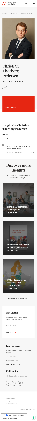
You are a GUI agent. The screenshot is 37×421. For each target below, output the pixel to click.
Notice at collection (9, 419)
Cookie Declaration (11, 403)
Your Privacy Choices (16, 415)
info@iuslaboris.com (12, 360)
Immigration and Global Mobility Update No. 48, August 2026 (18, 247)
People (4, 13)
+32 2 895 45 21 (11, 357)
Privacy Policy (9, 401)
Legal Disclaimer (10, 398)
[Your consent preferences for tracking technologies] (33, 417)
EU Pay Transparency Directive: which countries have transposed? (17, 284)
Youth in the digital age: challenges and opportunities (17, 209)
